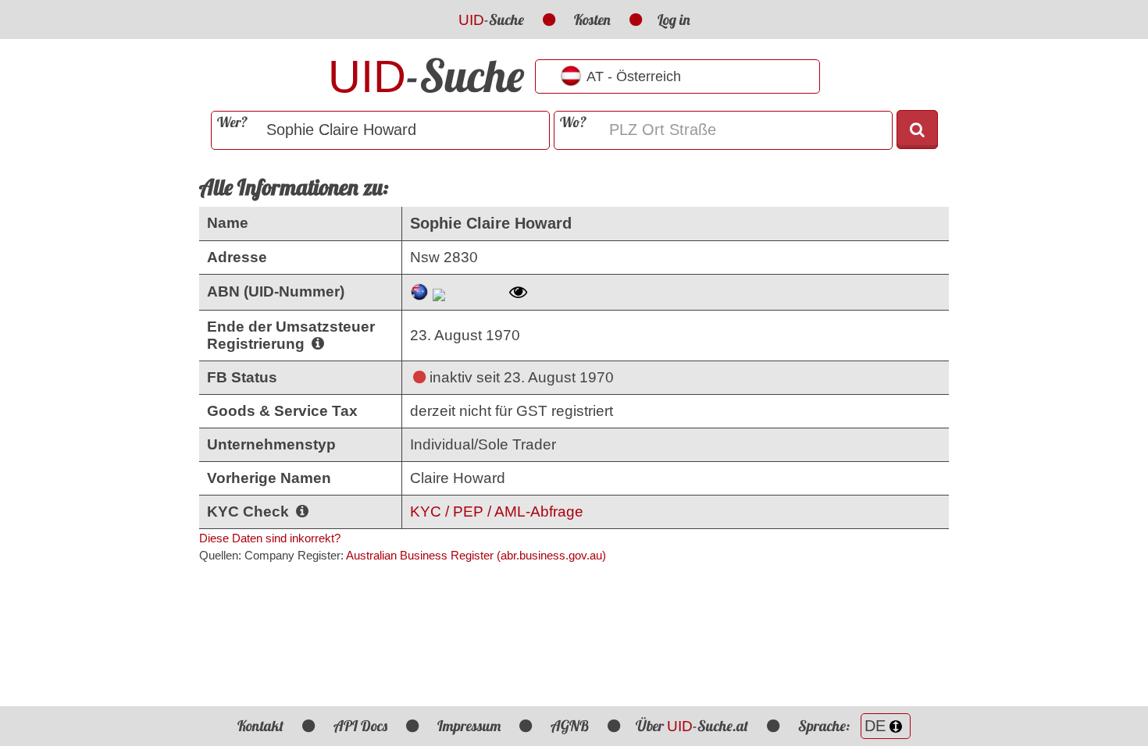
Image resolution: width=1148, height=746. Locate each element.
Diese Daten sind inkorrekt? (269, 538)
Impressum (469, 725)
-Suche (491, 19)
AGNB (570, 725)
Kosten (592, 19)
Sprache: (825, 725)
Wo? (573, 122)
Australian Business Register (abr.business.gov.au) (476, 555)
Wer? (232, 122)
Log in (674, 19)
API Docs (360, 725)
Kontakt (260, 725)
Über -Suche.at (692, 725)
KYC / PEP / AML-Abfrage (496, 511)
